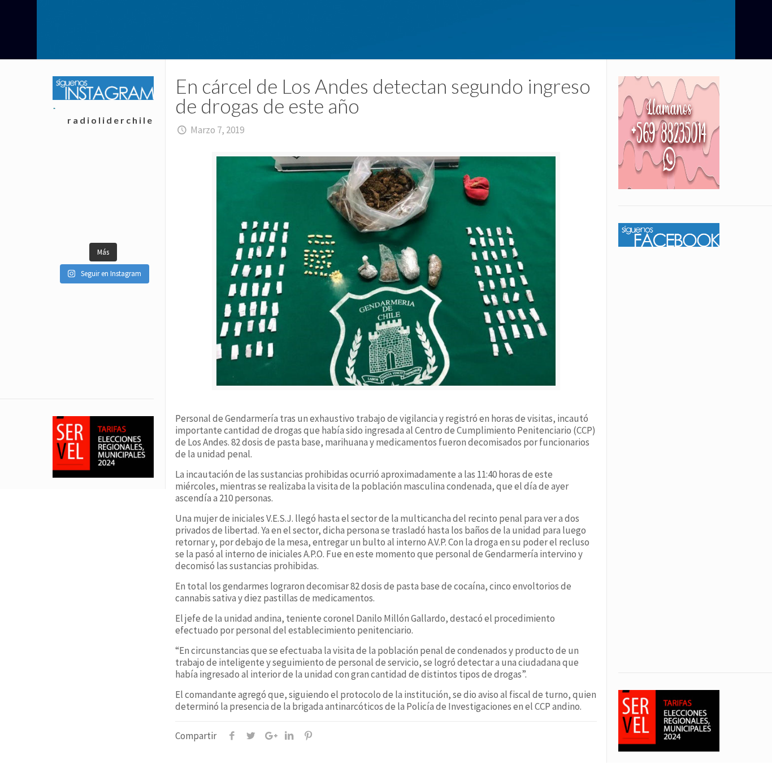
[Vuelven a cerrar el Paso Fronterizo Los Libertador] (78, 191)
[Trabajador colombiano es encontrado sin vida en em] (128, 219)
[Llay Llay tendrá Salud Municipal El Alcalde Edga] (128, 163)
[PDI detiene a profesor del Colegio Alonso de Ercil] (78, 163)
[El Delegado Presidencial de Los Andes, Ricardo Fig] (78, 219)
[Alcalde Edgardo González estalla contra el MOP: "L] (128, 191)
